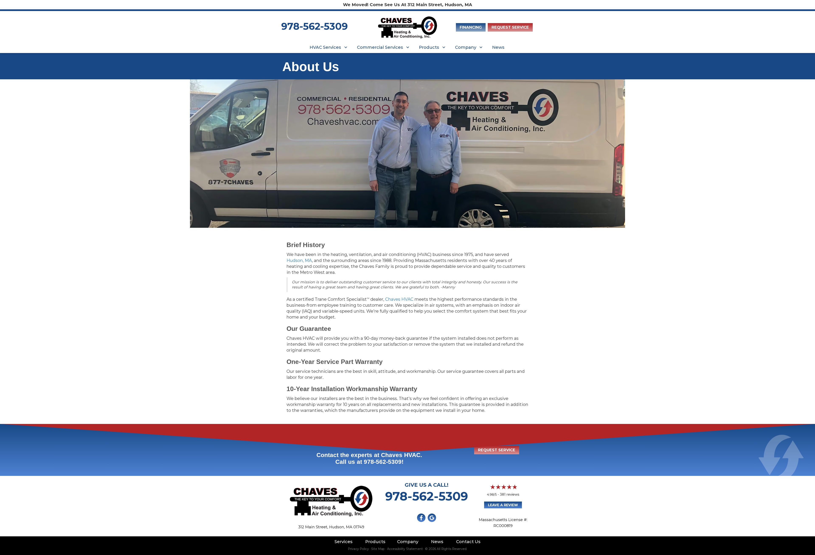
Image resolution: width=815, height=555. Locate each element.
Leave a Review (503, 505)
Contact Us (468, 541)
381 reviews (509, 494)
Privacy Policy (358, 549)
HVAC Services (325, 47)
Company (465, 47)
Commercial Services (380, 47)
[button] (345, 47)
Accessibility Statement (405, 549)
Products (429, 47)
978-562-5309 (314, 26)
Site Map (378, 549)
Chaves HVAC (399, 299)
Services (343, 541)
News (498, 47)
